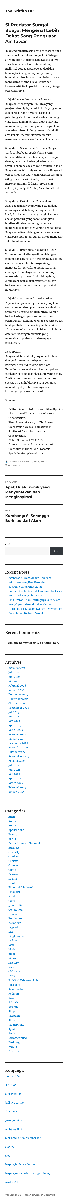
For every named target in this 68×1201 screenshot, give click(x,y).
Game (12, 900)
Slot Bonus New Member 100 (23, 1138)
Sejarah (13, 1006)
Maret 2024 (15, 782)
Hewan (12, 914)
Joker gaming (13, 1120)
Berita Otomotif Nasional (24, 843)
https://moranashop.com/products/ (27, 1173)
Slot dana (11, 1111)
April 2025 (14, 725)
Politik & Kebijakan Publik (24, 980)
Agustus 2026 (17, 667)
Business (13, 847)
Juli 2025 (13, 712)
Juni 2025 (14, 716)
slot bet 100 (12, 1076)
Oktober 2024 (17, 751)
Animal (12, 821)
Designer (14, 874)
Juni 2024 (14, 769)
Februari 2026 (17, 685)
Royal (11, 998)
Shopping (14, 1015)
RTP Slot (10, 1084)
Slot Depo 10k (13, 1093)
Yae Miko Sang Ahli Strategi (25, 586)
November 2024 (18, 747)
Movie (12, 958)
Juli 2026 (14, 672)
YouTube (13, 1051)
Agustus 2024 (16, 760)
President (14, 984)
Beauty (12, 834)
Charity (13, 860)
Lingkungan (16, 936)
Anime (12, 825)
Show (11, 1020)
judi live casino (14, 1102)
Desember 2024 (18, 743)
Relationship (16, 989)
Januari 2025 (16, 738)
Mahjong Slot (13, 1129)
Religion (13, 993)
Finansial (14, 891)
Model (12, 949)
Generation (15, 909)
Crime (12, 869)
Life (10, 931)
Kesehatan (15, 918)
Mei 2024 (14, 774)
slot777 (9, 1146)
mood (12, 953)
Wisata (12, 1046)
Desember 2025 (18, 694)
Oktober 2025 (17, 703)
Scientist (13, 1002)
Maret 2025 (15, 729)
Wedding (14, 1042)
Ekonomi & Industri (20, 887)
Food (11, 896)
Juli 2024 (13, 765)
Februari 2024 (17, 787)
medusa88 (11, 1182)
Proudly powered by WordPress (39, 1195)
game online (16, 905)
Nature (12, 967)
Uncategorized (13, 465)
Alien (11, 816)
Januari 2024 (16, 791)
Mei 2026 (14, 681)
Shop (11, 1011)
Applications (16, 830)
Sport (11, 1029)
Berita (12, 838)
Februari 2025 (17, 734)
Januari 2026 (16, 690)
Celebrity (14, 852)
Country (13, 865)
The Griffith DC (19, 11)
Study (12, 1033)
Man (11, 945)
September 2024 (18, 756)
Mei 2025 (14, 721)
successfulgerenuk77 (20, 461)
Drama (12, 878)
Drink (11, 883)
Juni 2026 (14, 676)
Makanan (14, 940)
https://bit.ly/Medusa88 (20, 1164)
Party (11, 975)
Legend (13, 927)
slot (7, 1155)
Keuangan (14, 922)
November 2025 (18, 698)
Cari (7, 544)
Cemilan (13, 856)
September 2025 (18, 707)
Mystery (13, 962)
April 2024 (14, 778)
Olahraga (14, 971)
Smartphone (16, 1024)
